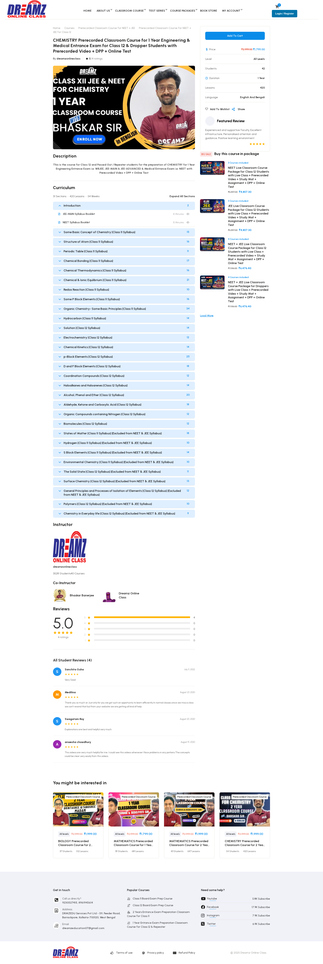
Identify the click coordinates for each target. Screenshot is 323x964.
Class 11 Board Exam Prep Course (152, 898)
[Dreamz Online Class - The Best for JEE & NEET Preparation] (27, 9)
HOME (87, 10)
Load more (206, 315)
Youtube (212, 898)
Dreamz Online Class (129, 595)
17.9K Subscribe (261, 907)
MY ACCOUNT (231, 10)
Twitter (211, 923)
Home (56, 28)
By (66, 58)
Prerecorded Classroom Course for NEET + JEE (106, 28)
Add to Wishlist (219, 109)
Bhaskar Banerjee (82, 595)
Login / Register (284, 13)
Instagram (213, 915)
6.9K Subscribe (261, 924)
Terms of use (124, 952)
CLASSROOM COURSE (129, 10)
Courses (69, 28)
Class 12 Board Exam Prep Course (153, 905)
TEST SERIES (157, 10)
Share (241, 109)
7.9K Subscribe (261, 915)
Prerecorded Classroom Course (83, 796)
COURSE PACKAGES (182, 10)
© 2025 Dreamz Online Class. (248, 952)
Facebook (213, 907)
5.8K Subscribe (261, 898)
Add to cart (235, 35)
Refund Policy (187, 952)
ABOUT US (103, 10)
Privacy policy (155, 952)
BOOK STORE (208, 10)
